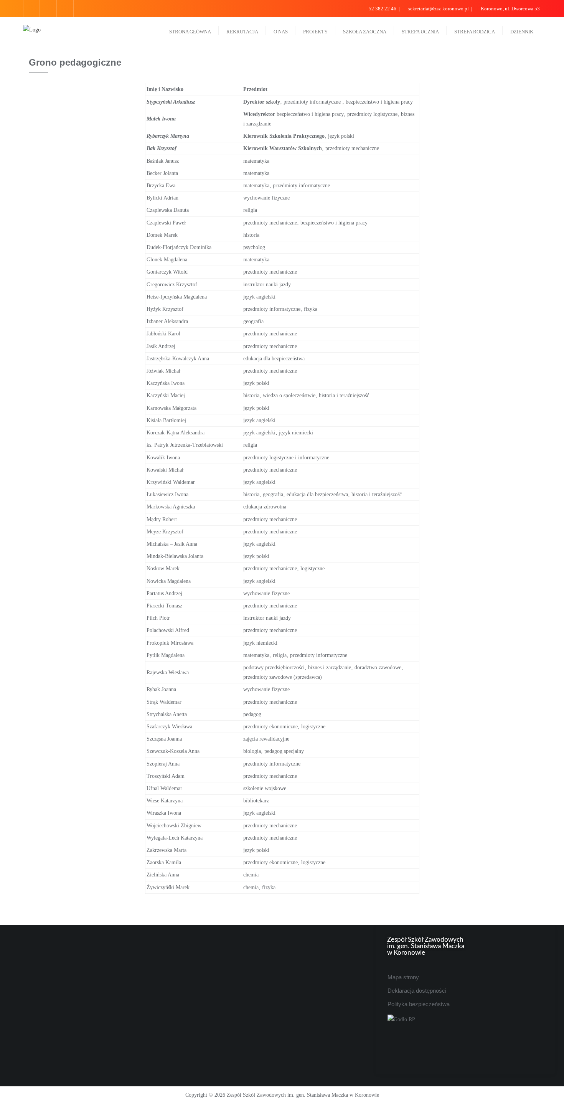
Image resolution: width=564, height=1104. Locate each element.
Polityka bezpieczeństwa (419, 1004)
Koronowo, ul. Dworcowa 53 (510, 9)
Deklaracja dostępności (417, 990)
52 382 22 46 (382, 9)
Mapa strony (403, 977)
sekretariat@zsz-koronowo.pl (438, 9)
